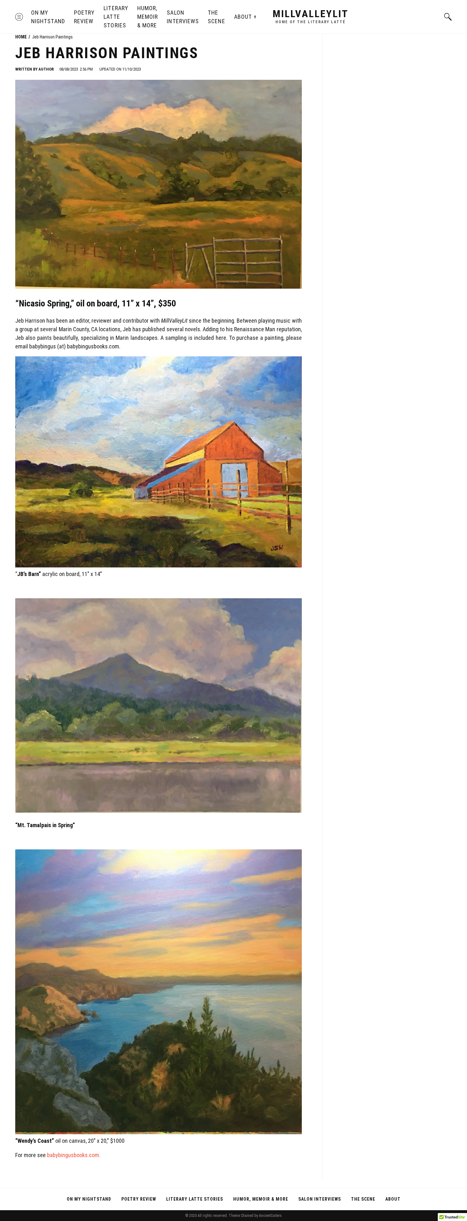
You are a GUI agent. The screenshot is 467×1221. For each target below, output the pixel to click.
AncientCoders (270, 1215)
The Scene (216, 16)
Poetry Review (84, 16)
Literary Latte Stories (116, 17)
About (243, 16)
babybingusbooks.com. (73, 1155)
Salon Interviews (183, 16)
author (46, 69)
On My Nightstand (48, 16)
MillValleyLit (311, 14)
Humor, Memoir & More (147, 17)
